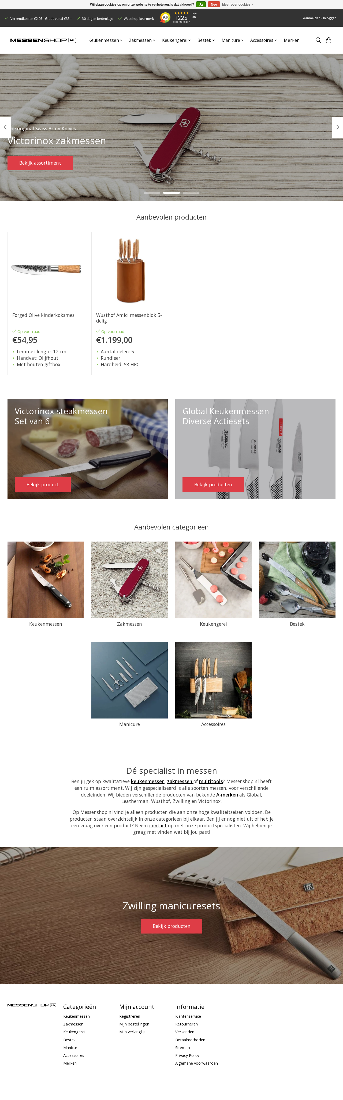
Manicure (129, 724)
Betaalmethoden (190, 1039)
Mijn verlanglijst (133, 1031)
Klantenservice (188, 1016)
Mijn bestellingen (134, 1024)
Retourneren (186, 1024)
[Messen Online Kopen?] (43, 40)
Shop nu (28, 163)
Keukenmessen (45, 624)
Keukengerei (213, 624)
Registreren (129, 1016)
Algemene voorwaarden (196, 1063)
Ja (201, 4)
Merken (292, 40)
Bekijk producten (172, 926)
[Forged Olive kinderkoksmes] (46, 270)
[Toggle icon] (318, 40)
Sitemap (182, 1047)
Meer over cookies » (237, 4)
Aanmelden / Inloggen (319, 18)
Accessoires (213, 724)
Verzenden (184, 1031)
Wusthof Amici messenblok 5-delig (129, 318)
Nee (214, 4)
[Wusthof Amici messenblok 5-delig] (130, 270)
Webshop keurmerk (139, 18)
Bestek (297, 624)
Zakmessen (129, 624)
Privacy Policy (187, 1055)
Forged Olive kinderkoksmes (43, 315)
